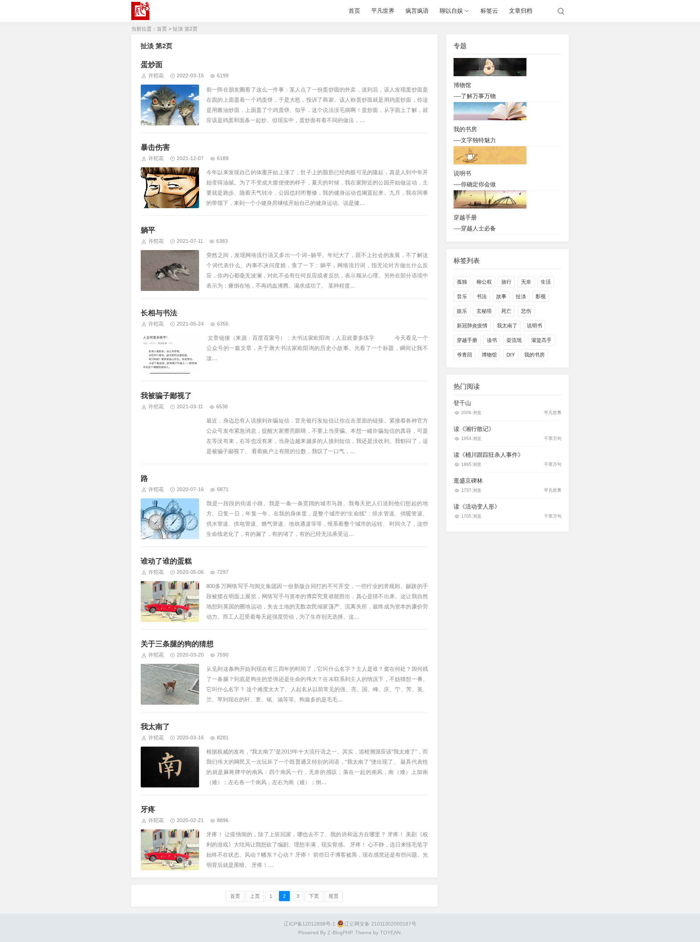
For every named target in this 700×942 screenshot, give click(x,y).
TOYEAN (390, 932)
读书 (492, 340)
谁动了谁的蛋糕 (166, 561)
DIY (510, 355)
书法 (482, 296)
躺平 (148, 230)
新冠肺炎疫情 (472, 325)
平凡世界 (382, 11)
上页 (255, 896)
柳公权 (484, 282)
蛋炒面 (152, 65)
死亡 (506, 311)
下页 (314, 896)
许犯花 (156, 75)
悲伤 (526, 311)
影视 (541, 296)
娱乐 (462, 311)
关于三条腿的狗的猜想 (177, 644)
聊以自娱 (451, 11)
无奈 (526, 282)
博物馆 (489, 355)
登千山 (462, 403)
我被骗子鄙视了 (166, 396)
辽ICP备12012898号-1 (309, 924)
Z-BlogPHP (339, 932)
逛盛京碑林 (468, 481)
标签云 (489, 11)
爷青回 (464, 355)
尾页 (333, 896)
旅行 (506, 282)
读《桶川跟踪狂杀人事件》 (489, 455)
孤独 (462, 282)
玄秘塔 (484, 311)
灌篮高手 (541, 340)
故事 (501, 296)
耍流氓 (514, 340)
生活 (546, 282)
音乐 (462, 296)
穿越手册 (467, 340)
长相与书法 (159, 313)
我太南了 (155, 727)
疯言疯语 (417, 11)
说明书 (534, 325)
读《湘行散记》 (474, 429)
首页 (354, 11)
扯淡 (521, 296)
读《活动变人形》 (477, 506)
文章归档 (520, 11)
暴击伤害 (155, 147)
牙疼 (148, 809)
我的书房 (534, 355)
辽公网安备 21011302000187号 (380, 924)
